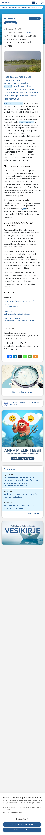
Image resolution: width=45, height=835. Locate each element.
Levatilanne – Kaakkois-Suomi (19, 320)
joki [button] (24, 209)
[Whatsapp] (25, 356)
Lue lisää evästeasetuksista (12, 812)
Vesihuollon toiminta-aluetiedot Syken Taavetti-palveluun (22, 495)
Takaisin (10, 18)
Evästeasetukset (22, 819)
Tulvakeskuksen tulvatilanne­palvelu (24, 403)
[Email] (30, 356)
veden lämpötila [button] (26, 122)
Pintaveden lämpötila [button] (13, 103)
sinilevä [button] (8, 86)
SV (42, 3)
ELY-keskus (28, 32)
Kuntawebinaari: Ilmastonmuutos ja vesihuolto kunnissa (21, 506)
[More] (35, 356)
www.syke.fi (10, 311)
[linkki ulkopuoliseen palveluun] (22, 436)
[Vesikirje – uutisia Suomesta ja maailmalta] (22, 533)
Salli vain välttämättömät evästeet (22, 824)
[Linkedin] (15, 356)
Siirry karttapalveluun (22, 392)
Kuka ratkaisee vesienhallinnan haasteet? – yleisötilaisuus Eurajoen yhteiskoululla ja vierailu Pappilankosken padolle (21, 481)
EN (37, 3)
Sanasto (34, 18)
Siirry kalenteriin (34, 513)
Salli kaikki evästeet (22, 830)
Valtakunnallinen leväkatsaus (17, 314)
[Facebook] (10, 356)
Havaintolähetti (11, 307)
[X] (20, 356)
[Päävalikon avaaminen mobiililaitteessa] (33, 2)
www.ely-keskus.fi (13, 318)
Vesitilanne (10, 23)
